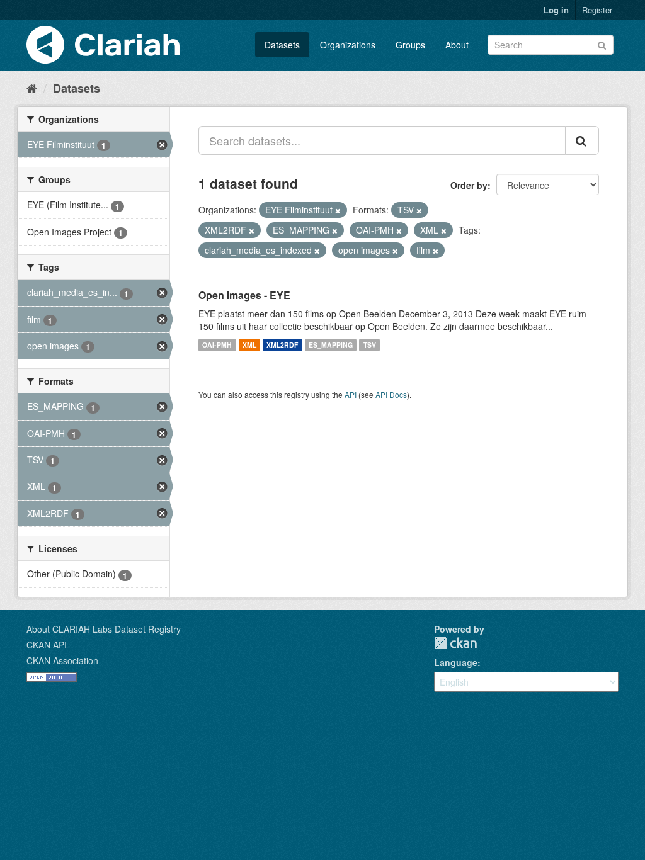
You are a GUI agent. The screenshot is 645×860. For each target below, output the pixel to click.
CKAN (455, 643)
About (457, 44)
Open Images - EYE (244, 295)
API (351, 394)
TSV (369, 344)
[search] (582, 140)
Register (597, 10)
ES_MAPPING (331, 344)
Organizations (347, 44)
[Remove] (338, 210)
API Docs (391, 394)
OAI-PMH (217, 344)
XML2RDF (282, 344)
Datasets (282, 44)
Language (455, 662)
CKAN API (46, 644)
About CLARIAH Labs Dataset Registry (103, 629)
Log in (556, 10)
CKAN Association (62, 660)
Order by (469, 185)
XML (249, 344)
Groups (410, 44)
